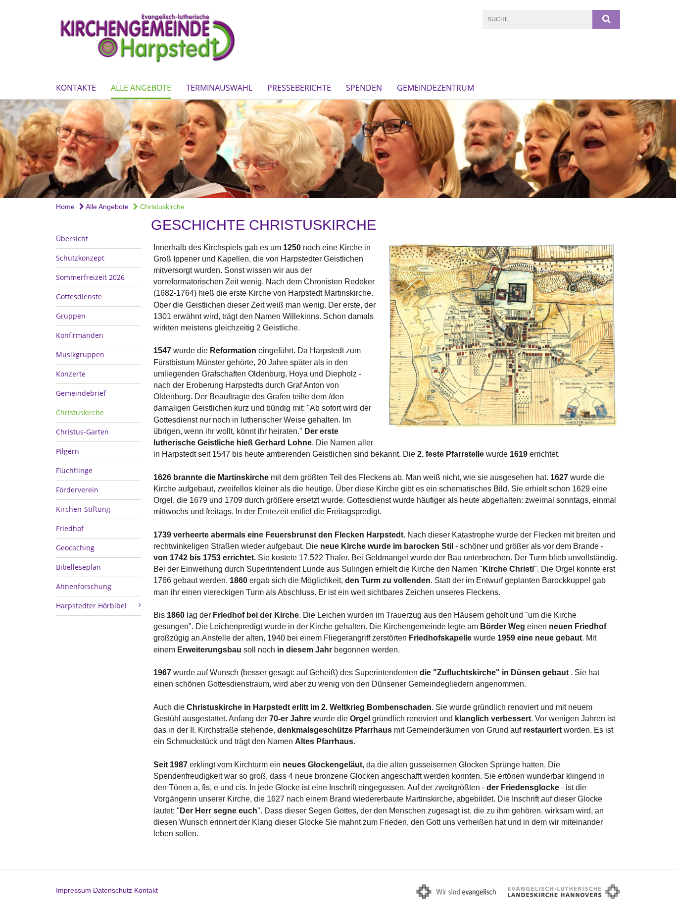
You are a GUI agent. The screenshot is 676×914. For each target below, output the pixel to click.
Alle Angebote (141, 87)
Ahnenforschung (83, 586)
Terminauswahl (219, 87)
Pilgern (67, 451)
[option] (338, 149)
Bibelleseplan (78, 567)
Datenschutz (112, 890)
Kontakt (146, 890)
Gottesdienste (79, 296)
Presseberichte (299, 87)
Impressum (73, 890)
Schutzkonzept (80, 258)
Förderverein (77, 489)
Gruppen (71, 316)
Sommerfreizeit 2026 (90, 277)
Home (65, 207)
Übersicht (72, 238)
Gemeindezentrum (435, 87)
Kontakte (76, 87)
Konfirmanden (79, 335)
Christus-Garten (82, 431)
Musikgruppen (80, 354)
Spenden (364, 87)
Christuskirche (161, 207)
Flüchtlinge (74, 470)
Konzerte (71, 373)
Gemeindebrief (81, 393)
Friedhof (70, 528)
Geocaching (75, 547)
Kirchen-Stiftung (83, 509)
